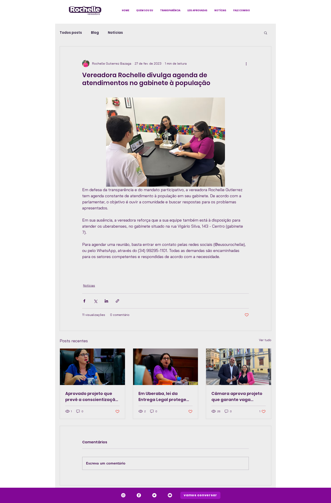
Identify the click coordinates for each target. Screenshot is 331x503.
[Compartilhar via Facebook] (84, 301)
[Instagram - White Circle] (123, 495)
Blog (95, 33)
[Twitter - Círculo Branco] (154, 495)
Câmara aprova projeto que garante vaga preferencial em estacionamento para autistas (236, 397)
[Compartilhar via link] (117, 301)
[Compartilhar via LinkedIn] (106, 301)
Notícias (115, 33)
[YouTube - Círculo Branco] (170, 495)
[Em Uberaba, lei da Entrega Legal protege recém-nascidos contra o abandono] (165, 367)
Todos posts (71, 33)
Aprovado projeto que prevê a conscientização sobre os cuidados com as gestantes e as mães (91, 397)
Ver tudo (265, 340)
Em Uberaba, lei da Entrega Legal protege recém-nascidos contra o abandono (163, 397)
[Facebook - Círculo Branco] (139, 495)
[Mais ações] (246, 63)
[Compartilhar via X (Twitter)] (95, 301)
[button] (265, 32)
